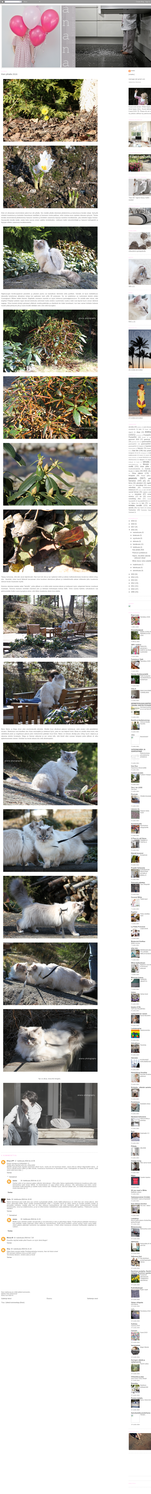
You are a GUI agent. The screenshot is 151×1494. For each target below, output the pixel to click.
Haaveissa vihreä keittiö (138, 768)
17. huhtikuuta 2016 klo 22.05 (25, 1161)
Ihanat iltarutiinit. (145, 1015)
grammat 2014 (134, 439)
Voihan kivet (144, 994)
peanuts (133, 478)
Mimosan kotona (137, 977)
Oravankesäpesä (137, 630)
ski (141, 496)
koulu (137, 462)
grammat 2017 (136, 441)
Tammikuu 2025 (145, 661)
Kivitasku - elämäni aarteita (141, 1087)
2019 (133, 521)
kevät (141, 455)
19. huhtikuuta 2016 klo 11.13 (31, 1181)
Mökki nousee (135, 943)
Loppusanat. (144, 928)
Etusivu (49, 1298)
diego (138, 432)
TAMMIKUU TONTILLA (144, 841)
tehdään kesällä (135, 505)
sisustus (138, 494)
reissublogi (139, 485)
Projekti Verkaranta (138, 868)
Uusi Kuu (134, 766)
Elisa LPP (10, 1161)
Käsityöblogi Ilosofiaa (139, 1072)
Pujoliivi (134, 912)
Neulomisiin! (144, 736)
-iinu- (133, 735)
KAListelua (134, 1304)
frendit (143, 437)
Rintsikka (134, 1383)
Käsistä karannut (137, 853)
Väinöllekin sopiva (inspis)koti (140, 1199)
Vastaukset (13, 1177)
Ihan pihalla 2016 (9, 74)
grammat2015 (146, 444)
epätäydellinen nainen (139, 1014)
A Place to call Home (138, 838)
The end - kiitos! (145, 1205)
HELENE (143, 1148)
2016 (133, 530)
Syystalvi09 (132, 501)
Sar (129, 494)
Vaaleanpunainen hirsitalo (140, 1197)
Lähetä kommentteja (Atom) (14, 1302)
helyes (133, 992)
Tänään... (143, 1415)
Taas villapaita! (145, 884)
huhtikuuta (136, 547)
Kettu (9, 1199)
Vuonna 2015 (135, 1326)
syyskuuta (136, 538)
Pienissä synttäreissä (139, 553)
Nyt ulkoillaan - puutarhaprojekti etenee (145, 1260)
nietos (137, 471)
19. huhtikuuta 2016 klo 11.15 (31, 1219)
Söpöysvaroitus (145, 1030)
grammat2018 (132, 446)
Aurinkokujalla (136, 824)
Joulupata (143, 453)
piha (144, 481)
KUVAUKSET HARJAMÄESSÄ (145, 1060)
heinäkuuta (137, 544)
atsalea (139, 427)
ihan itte (135, 451)
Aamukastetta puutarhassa (140, 1413)
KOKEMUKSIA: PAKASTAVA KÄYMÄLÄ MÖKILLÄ (145, 872)
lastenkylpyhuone (133, 464)
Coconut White (136, 897)
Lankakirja (135, 1218)
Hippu (133, 1175)
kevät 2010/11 (132, 457)
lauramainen (135, 1345)
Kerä (132, 1131)
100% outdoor (136, 645)
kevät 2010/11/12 (144, 457)
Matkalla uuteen (136, 1192)
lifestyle (146, 464)
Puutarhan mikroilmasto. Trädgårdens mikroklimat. (144, 1277)
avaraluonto (132, 429)
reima (130, 485)
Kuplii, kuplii (144, 1289)
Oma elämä (137, 473)
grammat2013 (132, 444)
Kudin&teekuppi (137, 1288)
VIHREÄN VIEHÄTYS (143, 980)
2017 (133, 527)
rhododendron (147, 487)
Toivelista (143, 1045)
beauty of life (136, 1007)
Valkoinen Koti (136, 1256)
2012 (133, 583)
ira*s (132, 1309)
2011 (133, 586)
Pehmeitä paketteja (138, 882)
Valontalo (134, 1058)
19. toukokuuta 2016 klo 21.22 (21, 1249)
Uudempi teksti (6, 1298)
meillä (131, 466)
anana (15, 1181)
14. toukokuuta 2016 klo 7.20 (24, 1238)
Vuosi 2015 (143, 1332)
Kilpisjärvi (142, 459)
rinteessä (132, 490)
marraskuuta (137, 532)
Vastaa (9, 1173)
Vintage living (136, 1161)
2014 (133, 577)
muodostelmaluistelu (134, 469)
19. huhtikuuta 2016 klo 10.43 (21, 1199)
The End (133, 789)
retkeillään (132, 487)
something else (135, 499)
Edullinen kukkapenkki (144, 1386)
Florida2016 (132, 437)
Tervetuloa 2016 (145, 1311)
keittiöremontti (132, 455)
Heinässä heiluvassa (138, 1117)
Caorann (134, 1331)
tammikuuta (137, 570)
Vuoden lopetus (145, 1177)
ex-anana (138, 435)
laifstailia (146, 462)
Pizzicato (134, 794)
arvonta (131, 427)
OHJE (145, 471)
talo (143, 503)
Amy (8, 1249)
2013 (133, 580)
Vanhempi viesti (92, 1298)
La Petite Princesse (138, 927)
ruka (140, 490)
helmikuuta (137, 567)
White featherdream (138, 963)
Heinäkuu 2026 (145, 617)
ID (129, 450)
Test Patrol (140, 507)
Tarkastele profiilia (135, 82)
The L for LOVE (136, 787)
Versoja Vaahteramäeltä (139, 674)
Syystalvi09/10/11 (143, 501)
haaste (141, 446)
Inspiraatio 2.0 (144, 1133)
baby (140, 429)
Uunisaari (131, 512)
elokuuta (136, 541)
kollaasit (131, 462)
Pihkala (133, 1146)
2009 (133, 592)
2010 (133, 589)
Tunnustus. (132, 510)
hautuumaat (132, 448)
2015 (133, 574)
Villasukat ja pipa (137, 1377)
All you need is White (139, 1190)
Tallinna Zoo (134, 503)
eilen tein (134, 948)
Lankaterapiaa (136, 1028)
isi (137, 453)
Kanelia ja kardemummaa (140, 720)
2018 (133, 524)
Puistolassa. (135, 1102)
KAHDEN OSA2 (145, 1104)
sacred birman (134, 492)
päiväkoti (139, 483)
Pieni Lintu (135, 615)
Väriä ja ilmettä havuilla (145, 723)
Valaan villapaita (137, 1302)
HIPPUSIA (134, 1242)
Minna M (10, 1238)
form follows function (139, 1204)
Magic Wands (144, 1347)
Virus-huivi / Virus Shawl (139, 1378)
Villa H (133, 689)
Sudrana (134, 1324)
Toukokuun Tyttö (137, 659)
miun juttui (144, 466)
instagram (131, 453)
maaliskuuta (137, 564)
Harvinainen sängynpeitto (144, 826)
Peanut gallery (146, 475)
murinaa (147, 469)
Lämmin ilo (135, 809)
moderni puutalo (137, 773)
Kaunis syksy (144, 1364)
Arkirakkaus (135, 1043)
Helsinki (140, 448)
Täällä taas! (144, 899)
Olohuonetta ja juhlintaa (145, 1119)
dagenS (131, 432)
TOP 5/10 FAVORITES (138, 1009)
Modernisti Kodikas (138, 941)
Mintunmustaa (136, 1227)
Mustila (131, 471)
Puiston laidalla (137, 1398)
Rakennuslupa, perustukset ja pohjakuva (145, 755)
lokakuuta (136, 535)
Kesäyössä (143, 855)
